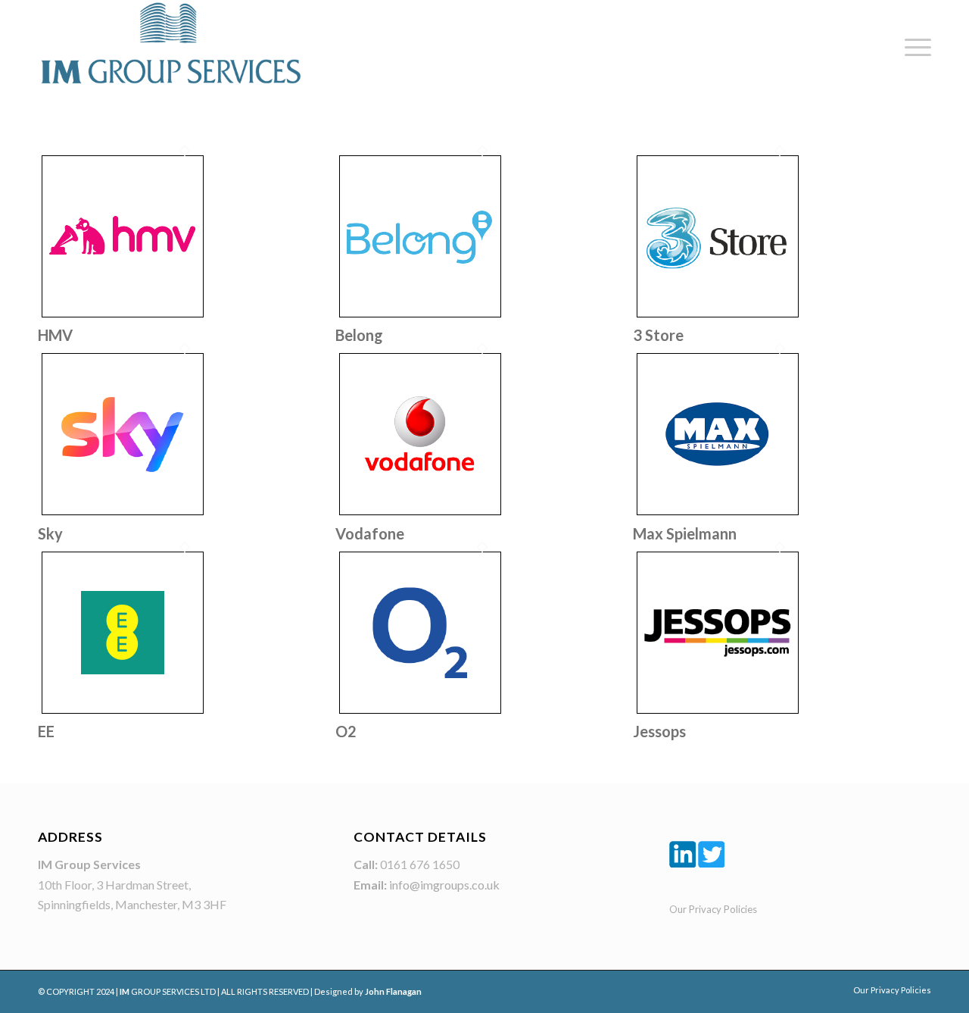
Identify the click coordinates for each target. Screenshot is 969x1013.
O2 (346, 731)
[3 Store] (717, 316)
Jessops (659, 731)
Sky (50, 533)
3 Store (658, 335)
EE (46, 731)
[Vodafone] (420, 514)
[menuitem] (913, 47)
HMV (55, 335)
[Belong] (420, 316)
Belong (359, 335)
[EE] (122, 712)
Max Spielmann (685, 533)
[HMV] (122, 316)
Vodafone (369, 533)
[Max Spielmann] (717, 514)
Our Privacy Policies (713, 909)
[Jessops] (717, 712)
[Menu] (913, 47)
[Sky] (122, 514)
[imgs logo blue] (170, 43)
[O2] (420, 712)
